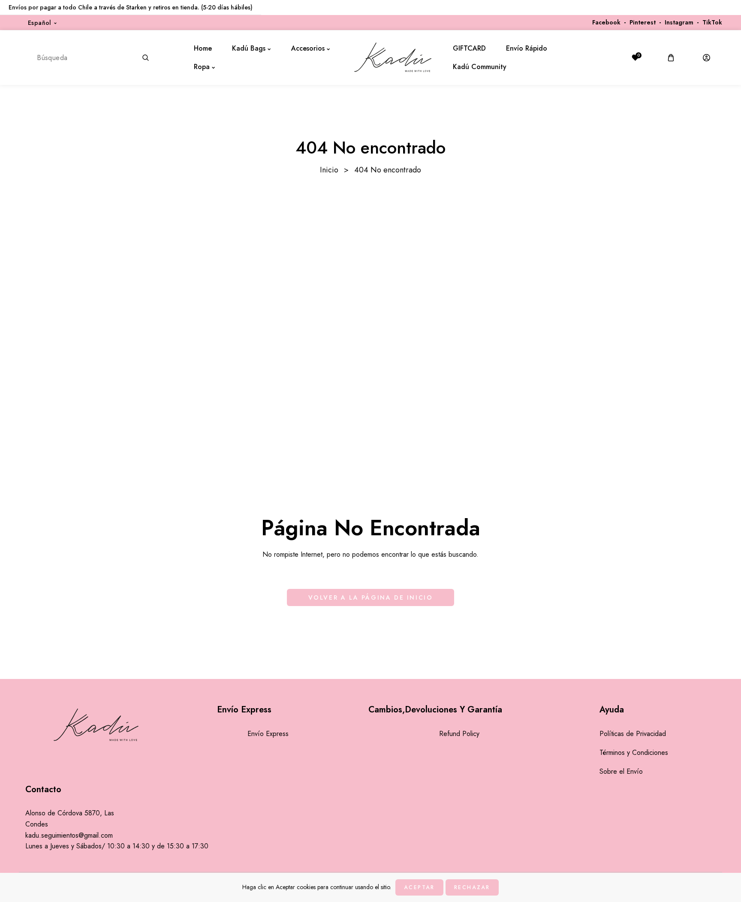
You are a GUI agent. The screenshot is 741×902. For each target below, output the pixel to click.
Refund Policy (459, 734)
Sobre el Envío (621, 771)
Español (39, 22)
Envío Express (268, 734)
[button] (671, 58)
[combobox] (92, 57)
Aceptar (419, 887)
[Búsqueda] (145, 57)
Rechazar (472, 887)
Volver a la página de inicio (370, 597)
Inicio (329, 169)
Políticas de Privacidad (632, 734)
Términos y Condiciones (633, 752)
